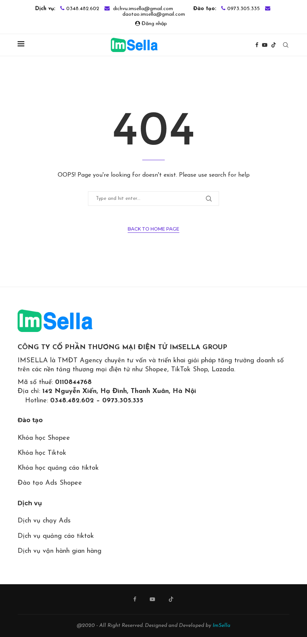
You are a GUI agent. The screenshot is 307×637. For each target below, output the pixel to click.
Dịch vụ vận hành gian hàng (59, 551)
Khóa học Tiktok (42, 453)
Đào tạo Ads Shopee (50, 483)
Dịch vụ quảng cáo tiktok (56, 536)
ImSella (221, 625)
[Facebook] (256, 45)
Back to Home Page (153, 229)
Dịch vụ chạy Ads (44, 521)
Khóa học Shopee (44, 438)
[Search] (285, 45)
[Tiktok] (273, 45)
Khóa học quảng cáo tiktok (58, 468)
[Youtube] (264, 45)
